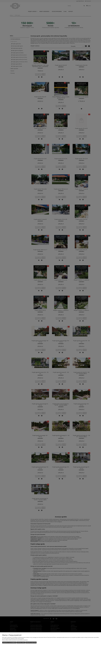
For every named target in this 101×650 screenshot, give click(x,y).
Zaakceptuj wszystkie (31, 642)
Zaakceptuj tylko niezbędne (9, 642)
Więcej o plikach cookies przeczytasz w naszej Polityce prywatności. (15, 639)
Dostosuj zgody (21, 642)
